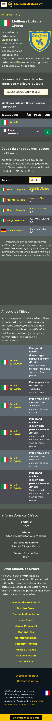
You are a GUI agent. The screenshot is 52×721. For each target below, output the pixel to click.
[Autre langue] (46, 692)
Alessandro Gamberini (26, 602)
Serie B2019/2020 (16, 362)
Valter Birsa (26, 661)
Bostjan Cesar (26, 608)
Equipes (6, 15)
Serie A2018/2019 (15, 387)
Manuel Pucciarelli (26, 626)
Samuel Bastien (26, 655)
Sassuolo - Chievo (39, 187)
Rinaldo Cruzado (26, 649)
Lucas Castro (26, 620)
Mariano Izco (26, 632)
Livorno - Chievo (38, 198)
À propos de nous (27, 675)
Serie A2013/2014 (16, 459)
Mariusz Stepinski (26, 637)
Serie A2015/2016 (15, 432)
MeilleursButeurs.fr (28, 4)
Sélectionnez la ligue (26, 717)
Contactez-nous (27, 681)
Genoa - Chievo (37, 208)
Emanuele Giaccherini (25, 614)
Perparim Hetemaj (26, 643)
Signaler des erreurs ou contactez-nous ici (23, 702)
